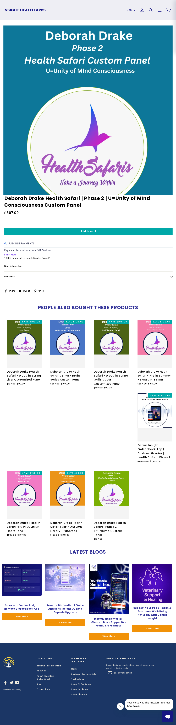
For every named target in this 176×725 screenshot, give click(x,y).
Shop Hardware (79, 689)
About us (42, 670)
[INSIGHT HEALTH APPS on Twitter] (11, 683)
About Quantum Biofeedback (45, 677)
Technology (77, 679)
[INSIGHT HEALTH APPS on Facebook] (5, 683)
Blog (39, 684)
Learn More (10, 254)
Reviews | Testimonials (49, 665)
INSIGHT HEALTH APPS (24, 10)
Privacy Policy (44, 689)
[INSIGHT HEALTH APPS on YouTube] (17, 683)
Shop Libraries (79, 694)
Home (74, 668)
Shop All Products (81, 684)
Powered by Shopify (12, 690)
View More (21, 616)
